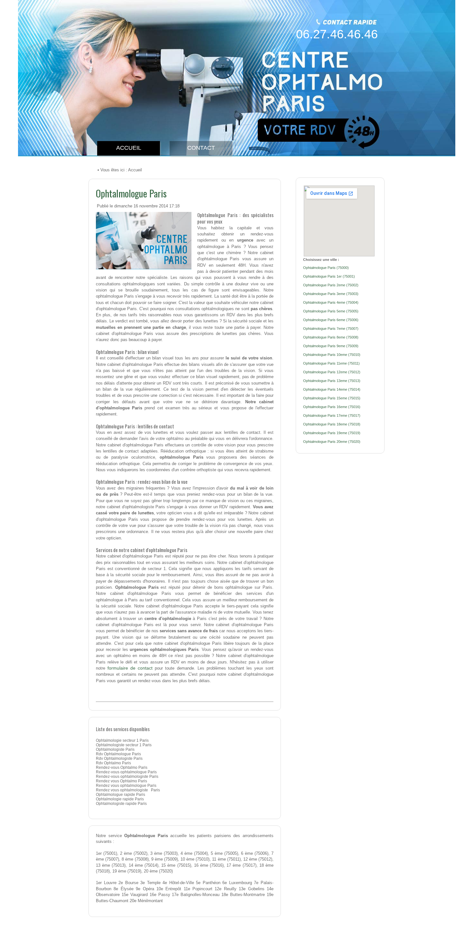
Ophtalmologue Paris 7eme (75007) (330, 328)
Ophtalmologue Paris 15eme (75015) (331, 398)
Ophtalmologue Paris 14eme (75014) (331, 389)
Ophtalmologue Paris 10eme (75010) (331, 355)
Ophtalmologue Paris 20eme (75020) (331, 442)
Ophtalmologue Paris (131, 193)
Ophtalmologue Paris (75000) (326, 268)
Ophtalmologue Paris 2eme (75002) (330, 285)
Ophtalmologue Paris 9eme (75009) (330, 346)
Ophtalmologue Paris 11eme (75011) (331, 363)
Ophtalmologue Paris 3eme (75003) (330, 294)
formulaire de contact (130, 668)
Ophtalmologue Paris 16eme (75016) (331, 407)
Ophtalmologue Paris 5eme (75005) (330, 311)
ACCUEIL (128, 148)
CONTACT (201, 148)
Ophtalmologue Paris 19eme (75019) (331, 433)
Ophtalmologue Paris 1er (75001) (329, 276)
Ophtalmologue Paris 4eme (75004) (330, 302)
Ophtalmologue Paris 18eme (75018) (331, 424)
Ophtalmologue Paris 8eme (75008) (330, 337)
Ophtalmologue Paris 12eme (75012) (331, 372)
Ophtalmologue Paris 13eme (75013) (331, 381)
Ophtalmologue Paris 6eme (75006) (330, 320)
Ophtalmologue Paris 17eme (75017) (331, 415)
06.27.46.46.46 (337, 34)
